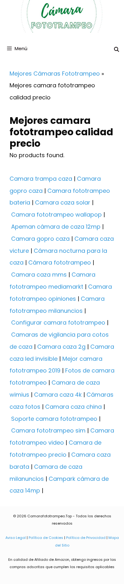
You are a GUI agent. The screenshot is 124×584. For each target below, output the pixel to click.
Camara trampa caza (41, 179)
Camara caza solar (62, 202)
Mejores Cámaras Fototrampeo (55, 73)
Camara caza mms (39, 275)
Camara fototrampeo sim (48, 430)
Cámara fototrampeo (59, 262)
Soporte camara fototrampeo (54, 419)
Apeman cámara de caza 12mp (55, 227)
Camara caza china (73, 407)
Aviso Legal (15, 537)
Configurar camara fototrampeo (58, 322)
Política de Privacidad (86, 537)
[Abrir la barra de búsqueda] (116, 49)
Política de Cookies (46, 537)
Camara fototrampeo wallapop (56, 214)
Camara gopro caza (40, 239)
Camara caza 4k (58, 395)
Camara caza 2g (61, 347)
